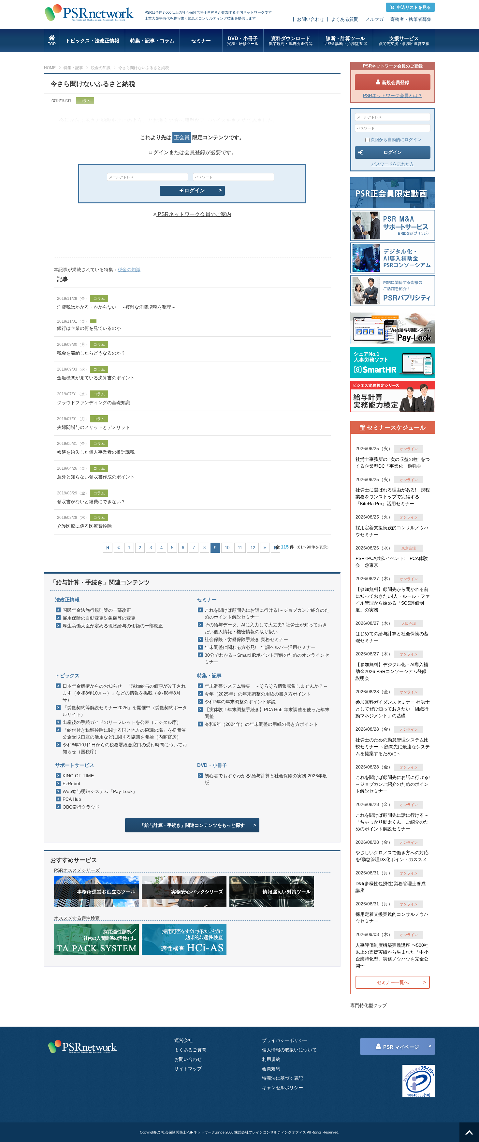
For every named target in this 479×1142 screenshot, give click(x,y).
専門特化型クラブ (368, 1005)
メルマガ (374, 19)
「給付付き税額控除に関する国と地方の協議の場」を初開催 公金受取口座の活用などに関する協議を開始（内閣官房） (126, 733)
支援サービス (404, 41)
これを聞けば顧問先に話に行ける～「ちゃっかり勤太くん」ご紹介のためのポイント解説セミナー (392, 822)
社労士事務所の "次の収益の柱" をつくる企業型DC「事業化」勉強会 (393, 463)
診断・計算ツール (346, 41)
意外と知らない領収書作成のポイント (96, 476)
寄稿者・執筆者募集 (410, 19)
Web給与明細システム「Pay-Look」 (100, 791)
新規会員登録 (395, 82)
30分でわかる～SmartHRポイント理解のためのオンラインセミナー (267, 658)
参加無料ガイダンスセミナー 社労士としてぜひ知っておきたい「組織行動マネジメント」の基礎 (393, 708)
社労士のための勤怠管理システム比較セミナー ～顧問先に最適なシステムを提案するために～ (393, 746)
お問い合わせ (310, 19)
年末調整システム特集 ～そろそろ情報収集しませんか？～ (266, 686)
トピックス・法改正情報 (92, 40)
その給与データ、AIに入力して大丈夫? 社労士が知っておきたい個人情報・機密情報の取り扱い (266, 628)
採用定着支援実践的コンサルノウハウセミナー (392, 531)
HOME (50, 68)
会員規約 (271, 1068)
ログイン (194, 190)
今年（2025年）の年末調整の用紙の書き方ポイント (258, 693)
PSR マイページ (401, 1047)
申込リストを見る (414, 7)
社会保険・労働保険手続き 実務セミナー (246, 639)
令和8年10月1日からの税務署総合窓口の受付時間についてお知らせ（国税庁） (125, 748)
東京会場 (408, 548)
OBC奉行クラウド (81, 807)
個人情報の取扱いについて (289, 1049)
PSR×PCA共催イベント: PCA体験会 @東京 (392, 562)
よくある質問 (344, 19)
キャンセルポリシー (282, 1087)
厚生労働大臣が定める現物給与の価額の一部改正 (113, 625)
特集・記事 (73, 68)
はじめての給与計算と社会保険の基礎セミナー (392, 637)
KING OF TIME (78, 775)
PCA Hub (72, 799)
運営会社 (183, 1040)
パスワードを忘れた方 (392, 164)
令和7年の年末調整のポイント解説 (240, 701)
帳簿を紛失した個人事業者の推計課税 (96, 452)
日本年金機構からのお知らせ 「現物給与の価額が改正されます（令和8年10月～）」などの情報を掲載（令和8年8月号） (124, 692)
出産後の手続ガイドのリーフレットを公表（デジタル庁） (122, 722)
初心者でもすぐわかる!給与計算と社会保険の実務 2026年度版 (266, 779)
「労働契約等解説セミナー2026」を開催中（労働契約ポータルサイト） (125, 711)
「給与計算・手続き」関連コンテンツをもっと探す (192, 825)
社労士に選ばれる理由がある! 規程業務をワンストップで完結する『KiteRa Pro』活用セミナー (393, 496)
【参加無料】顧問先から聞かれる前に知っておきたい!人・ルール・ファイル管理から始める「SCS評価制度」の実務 (393, 599)
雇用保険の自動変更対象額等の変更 (99, 618)
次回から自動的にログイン (395, 139)
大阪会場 (408, 623)
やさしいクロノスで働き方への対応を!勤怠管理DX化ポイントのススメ (392, 856)
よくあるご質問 (190, 1049)
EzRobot (71, 783)
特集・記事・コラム (152, 40)
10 (227, 547)
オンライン (409, 449)
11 (240, 547)
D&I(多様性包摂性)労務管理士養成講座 (391, 887)
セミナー (201, 40)
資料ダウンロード (291, 41)
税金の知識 (100, 68)
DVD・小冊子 (242, 41)
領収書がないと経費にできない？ (91, 501)
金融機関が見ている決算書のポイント (96, 377)
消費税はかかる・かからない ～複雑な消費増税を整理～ (116, 307)
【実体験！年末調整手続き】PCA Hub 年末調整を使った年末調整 (267, 713)
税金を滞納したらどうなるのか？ (91, 353)
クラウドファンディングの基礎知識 (93, 402)
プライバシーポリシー (285, 1040)
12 (253, 547)
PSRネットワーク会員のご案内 (193, 214)
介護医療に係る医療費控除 (84, 526)
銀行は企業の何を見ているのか (89, 328)
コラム (99, 298)
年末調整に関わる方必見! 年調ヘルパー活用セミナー (260, 647)
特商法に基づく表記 (282, 1078)
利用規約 (271, 1059)
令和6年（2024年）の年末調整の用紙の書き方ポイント (261, 724)
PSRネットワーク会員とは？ (392, 95)
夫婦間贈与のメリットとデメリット (93, 427)
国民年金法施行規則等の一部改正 (97, 610)
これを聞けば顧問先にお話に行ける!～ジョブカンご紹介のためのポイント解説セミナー (267, 614)
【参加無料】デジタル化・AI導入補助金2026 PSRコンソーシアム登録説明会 (392, 671)
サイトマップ (188, 1068)
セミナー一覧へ (393, 982)
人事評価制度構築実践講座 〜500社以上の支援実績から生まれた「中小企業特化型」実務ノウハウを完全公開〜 (392, 955)
